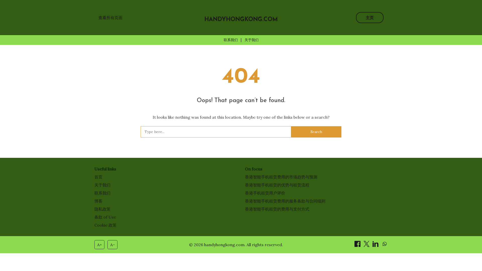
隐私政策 (102, 209)
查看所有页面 (110, 17)
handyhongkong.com (241, 20)
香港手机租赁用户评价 (265, 192)
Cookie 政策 (105, 225)
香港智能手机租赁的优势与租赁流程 (277, 184)
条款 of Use (105, 217)
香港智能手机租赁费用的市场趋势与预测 (281, 176)
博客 (98, 201)
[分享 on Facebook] (358, 245)
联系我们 (231, 40)
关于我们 (252, 40)
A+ (99, 244)
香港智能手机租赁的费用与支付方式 (277, 209)
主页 (370, 17)
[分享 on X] (367, 245)
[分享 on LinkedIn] (376, 245)
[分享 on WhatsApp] (385, 245)
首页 (98, 176)
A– (112, 244)
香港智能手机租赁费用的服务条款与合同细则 (285, 201)
